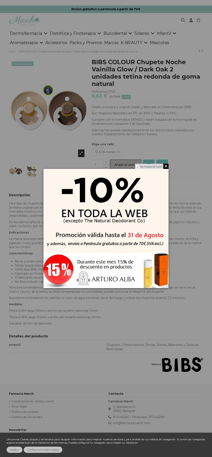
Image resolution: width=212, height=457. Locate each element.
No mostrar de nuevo (151, 166)
